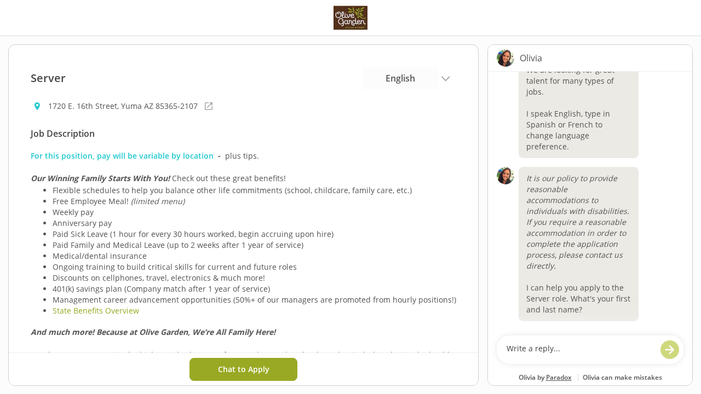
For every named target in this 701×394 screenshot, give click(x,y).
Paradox (559, 377)
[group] (590, 201)
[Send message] (669, 349)
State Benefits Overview (96, 310)
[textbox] (579, 350)
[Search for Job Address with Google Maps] (208, 106)
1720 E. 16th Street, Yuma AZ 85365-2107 (123, 106)
